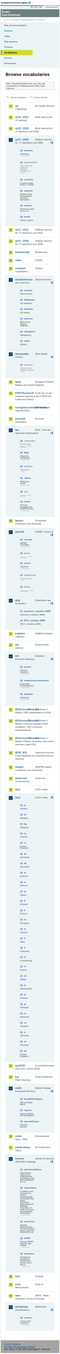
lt (24, 948)
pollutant (28, 694)
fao (17, 430)
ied (17, 656)
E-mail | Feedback (12, 1344)
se (25, 1023)
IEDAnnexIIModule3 (25, 720)
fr (24, 910)
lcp (17, 1076)
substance (29, 1253)
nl (25, 985)
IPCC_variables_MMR (29, 620)
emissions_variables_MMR (29, 611)
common (20, 268)
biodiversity (22, 252)
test (17, 1276)
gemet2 (19, 531)
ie (25, 929)
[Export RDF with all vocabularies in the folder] (51, 143)
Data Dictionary (27, 20)
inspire (19, 767)
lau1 (17, 789)
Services (8, 58)
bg (25, 824)
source (27, 563)
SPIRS (27, 1238)
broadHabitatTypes (29, 1099)
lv (25, 966)
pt (25, 1004)
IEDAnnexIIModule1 (25, 709)
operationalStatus (29, 1169)
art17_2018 (21, 241)
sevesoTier (29, 1221)
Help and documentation (15, 25)
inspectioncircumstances (29, 680)
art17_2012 (21, 229)
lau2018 (20, 1065)
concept (28, 539)
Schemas (8, 47)
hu (25, 919)
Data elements (11, 41)
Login (36, 7)
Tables (7, 36)
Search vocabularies (18, 97)
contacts (28, 290)
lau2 (17, 797)
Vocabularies (10, 52)
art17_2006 (21, 139)
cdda (18, 260)
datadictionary (24, 279)
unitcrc (27, 501)
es (25, 891)
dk (25, 863)
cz (25, 843)
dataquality (22, 354)
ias (17, 644)
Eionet (16, 20)
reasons (28, 205)
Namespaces (10, 63)
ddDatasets (29, 300)
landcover (21, 778)
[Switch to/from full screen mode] (41, 7)
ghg (17, 600)
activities (28, 150)
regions (28, 1110)
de (25, 854)
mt (25, 976)
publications (22, 1147)
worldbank (21, 1306)
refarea (27, 478)
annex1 (27, 667)
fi (24, 901)
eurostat (20, 418)
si (25, 1032)
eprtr (18, 382)
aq (16, 106)
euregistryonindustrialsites (25, 407)
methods (28, 191)
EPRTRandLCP (24, 393)
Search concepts (41, 97)
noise (18, 1136)
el (25, 882)
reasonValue (29, 1188)
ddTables (28, 309)
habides (20, 633)
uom (18, 1284)
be (25, 814)
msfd (18, 1088)
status (27, 341)
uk (25, 1051)
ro (25, 1013)
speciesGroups (29, 1121)
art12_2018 (21, 128)
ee (25, 872)
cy (25, 833)
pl (25, 994)
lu (25, 957)
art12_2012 (21, 117)
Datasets (8, 31)
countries (28, 179)
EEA (17, 2)
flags (26, 452)
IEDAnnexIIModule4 (25, 738)
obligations (29, 331)
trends (27, 217)
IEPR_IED (21, 752)
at (25, 805)
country (28, 1318)
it (24, 938)
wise (18, 1295)
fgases (19, 520)
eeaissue (28, 318)
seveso (19, 1158)
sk (25, 1041)
